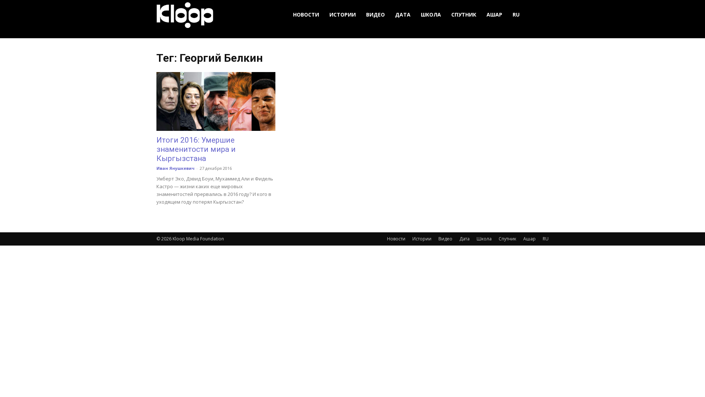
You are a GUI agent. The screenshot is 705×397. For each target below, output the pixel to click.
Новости (306, 14)
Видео (375, 14)
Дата (403, 14)
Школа (431, 14)
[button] (540, 15)
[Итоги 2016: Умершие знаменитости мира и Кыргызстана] (215, 101)
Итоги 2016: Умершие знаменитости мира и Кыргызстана (196, 149)
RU (516, 14)
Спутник (463, 14)
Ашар (494, 14)
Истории (342, 14)
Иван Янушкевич (175, 168)
